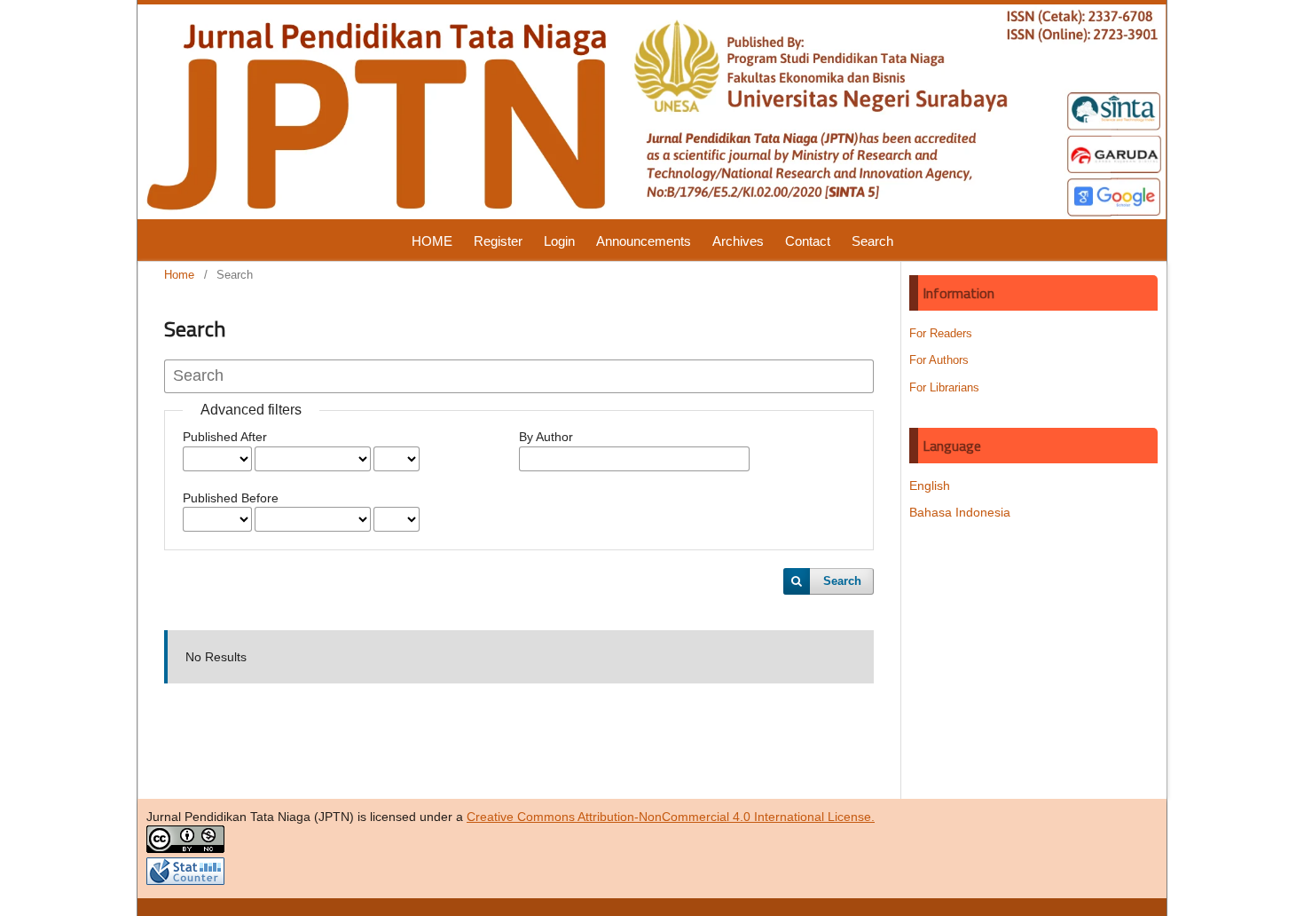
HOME (432, 241)
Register (498, 241)
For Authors (939, 360)
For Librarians (944, 387)
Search (872, 241)
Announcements (643, 241)
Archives (738, 241)
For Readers (940, 333)
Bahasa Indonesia (959, 512)
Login (559, 241)
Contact (807, 241)
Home (179, 274)
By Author (546, 437)
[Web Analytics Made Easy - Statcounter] (185, 880)
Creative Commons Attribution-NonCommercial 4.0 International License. (671, 816)
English (929, 485)
